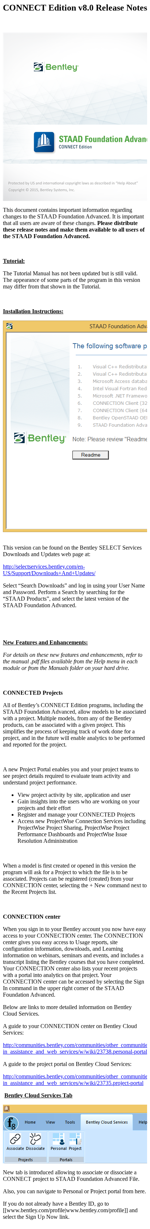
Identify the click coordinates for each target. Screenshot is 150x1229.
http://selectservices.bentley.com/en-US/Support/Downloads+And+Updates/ (49, 569)
